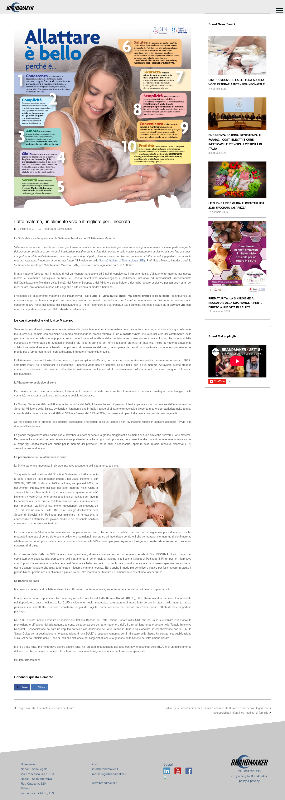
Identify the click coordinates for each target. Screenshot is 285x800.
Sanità (68, 228)
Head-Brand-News (53, 228)
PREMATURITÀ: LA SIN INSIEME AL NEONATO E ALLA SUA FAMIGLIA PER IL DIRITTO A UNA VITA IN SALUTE (235, 303)
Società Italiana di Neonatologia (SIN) (122, 260)
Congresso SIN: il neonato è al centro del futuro (45, 708)
